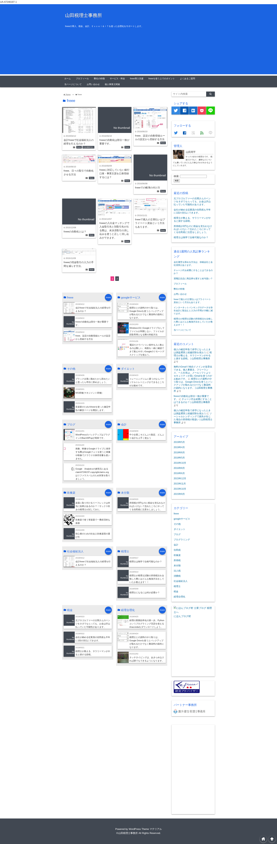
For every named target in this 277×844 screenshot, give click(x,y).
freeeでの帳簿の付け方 (147, 187)
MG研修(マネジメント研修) (88, 393)
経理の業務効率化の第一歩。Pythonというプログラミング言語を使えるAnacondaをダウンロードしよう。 (146, 623)
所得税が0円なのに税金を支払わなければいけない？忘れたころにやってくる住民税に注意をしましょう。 (147, 506)
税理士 (177, 586)
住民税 (177, 550)
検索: (176, 176)
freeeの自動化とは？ (75, 231)
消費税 (177, 576)
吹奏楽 (177, 555)
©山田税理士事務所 (127, 833)
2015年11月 (180, 483)
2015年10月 (180, 488)
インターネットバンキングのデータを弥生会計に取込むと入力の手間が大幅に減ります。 (193, 310)
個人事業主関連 (112, 84)
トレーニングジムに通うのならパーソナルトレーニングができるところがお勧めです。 (146, 382)
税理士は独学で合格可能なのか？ (145, 561)
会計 (176, 544)
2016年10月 (180, 463)
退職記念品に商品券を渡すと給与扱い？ (193, 278)
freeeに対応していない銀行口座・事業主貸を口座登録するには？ (114, 174)
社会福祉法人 (88, 147)
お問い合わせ (93, 84)
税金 (176, 591)
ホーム (67, 78)
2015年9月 (179, 494)
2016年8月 (179, 468)
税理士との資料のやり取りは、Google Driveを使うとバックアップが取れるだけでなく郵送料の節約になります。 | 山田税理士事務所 (193, 384)
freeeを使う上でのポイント (161, 78)
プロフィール (82, 78)
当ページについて (73, 84)
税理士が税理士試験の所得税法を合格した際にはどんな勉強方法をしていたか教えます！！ (146, 578)
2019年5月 (179, 442)
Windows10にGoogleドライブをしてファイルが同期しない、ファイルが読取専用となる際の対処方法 (146, 331)
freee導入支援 (136, 78)
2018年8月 (179, 452)
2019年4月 (179, 447)
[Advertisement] (138, 54)
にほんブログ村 (182, 616)
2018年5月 (179, 457)
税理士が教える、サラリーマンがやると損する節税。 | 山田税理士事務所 (193, 355)
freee (79, 147)
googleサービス (182, 518)
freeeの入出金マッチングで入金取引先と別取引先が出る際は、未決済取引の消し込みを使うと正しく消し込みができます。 (114, 230)
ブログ (177, 534)
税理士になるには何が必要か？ (144, 592)
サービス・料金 (117, 78)
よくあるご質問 (187, 78)
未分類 (177, 565)
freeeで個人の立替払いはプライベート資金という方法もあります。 (150, 223)
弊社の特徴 (99, 78)
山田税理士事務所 (83, 15)
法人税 (177, 570)
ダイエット (179, 529)
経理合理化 (179, 596)
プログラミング (182, 539)
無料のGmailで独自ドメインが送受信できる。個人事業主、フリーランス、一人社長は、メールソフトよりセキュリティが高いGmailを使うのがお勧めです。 (193, 372)
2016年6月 (179, 473)
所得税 (177, 560)
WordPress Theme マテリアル (145, 829)
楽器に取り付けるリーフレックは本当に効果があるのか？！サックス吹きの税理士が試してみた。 (92, 506)
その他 (177, 524)
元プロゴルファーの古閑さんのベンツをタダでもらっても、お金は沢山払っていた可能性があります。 (92, 623)
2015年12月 (180, 478)
